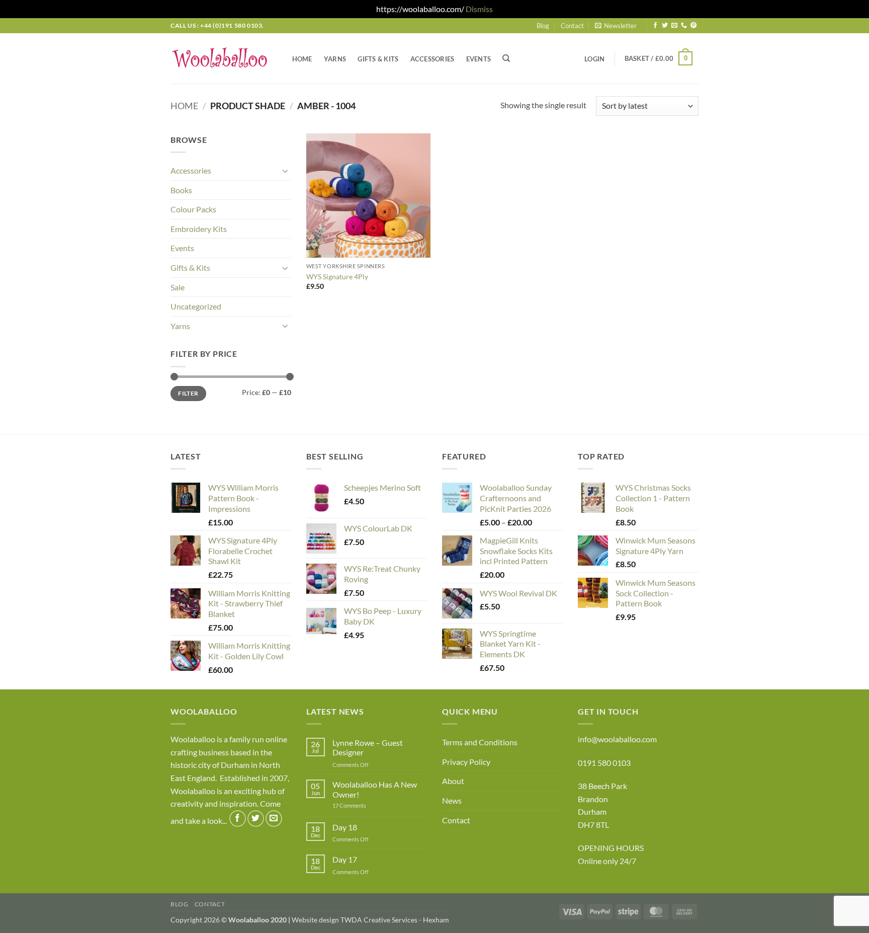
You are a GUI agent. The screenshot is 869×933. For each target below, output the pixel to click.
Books (181, 190)
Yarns (335, 59)
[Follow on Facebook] (655, 25)
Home (302, 59)
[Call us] (684, 25)
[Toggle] (285, 171)
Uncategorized (195, 306)
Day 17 (344, 859)
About (453, 781)
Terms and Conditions (479, 742)
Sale (177, 287)
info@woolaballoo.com (617, 739)
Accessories (432, 59)
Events (478, 59)
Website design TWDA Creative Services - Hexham (370, 919)
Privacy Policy (466, 761)
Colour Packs (193, 209)
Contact (572, 26)
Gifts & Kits (378, 59)
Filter (188, 393)
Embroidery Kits (198, 229)
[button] (616, 25)
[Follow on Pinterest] (693, 25)
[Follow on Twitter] (665, 25)
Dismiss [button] (479, 9)
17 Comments (364, 805)
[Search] (506, 58)
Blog (543, 26)
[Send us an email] (674, 25)
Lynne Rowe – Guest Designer (367, 747)
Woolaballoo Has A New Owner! (374, 789)
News (452, 800)
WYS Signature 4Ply (337, 276)
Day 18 (344, 827)
